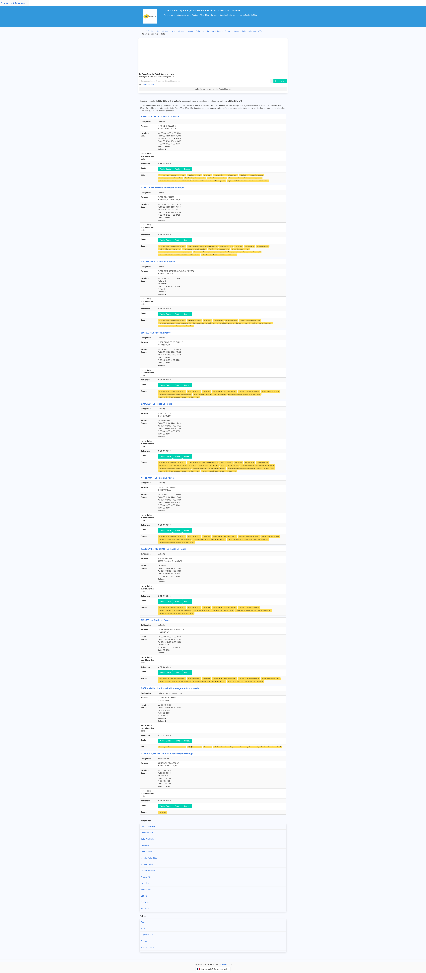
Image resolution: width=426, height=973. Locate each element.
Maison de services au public (271, 678)
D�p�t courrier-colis (194, 175)
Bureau (187, 169)
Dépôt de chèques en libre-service (169, 249)
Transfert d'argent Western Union (195, 178)
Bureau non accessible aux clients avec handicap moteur (254, 323)
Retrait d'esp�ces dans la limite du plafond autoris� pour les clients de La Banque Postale (253, 747)
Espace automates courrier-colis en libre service (203, 246)
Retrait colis (207, 175)
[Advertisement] (213, 55)
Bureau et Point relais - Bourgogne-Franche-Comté (208, 31)
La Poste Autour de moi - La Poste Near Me (213, 89)
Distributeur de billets (165, 465)
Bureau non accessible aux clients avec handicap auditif (176, 613)
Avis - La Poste (178, 31)
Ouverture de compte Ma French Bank (170, 178)
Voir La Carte (165, 169)
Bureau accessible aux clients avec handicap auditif (209, 181)
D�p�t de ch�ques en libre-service (251, 175)
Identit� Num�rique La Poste (217, 178)
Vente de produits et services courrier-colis (172, 175)
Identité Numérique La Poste (240, 249)
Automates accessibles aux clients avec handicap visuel (219, 255)
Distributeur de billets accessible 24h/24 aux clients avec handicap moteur (251, 468)
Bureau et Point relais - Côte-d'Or (248, 31)
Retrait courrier (218, 175)
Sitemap (223, 964)
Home (142, 31)
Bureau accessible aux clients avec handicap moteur (245, 178)
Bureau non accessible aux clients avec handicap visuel (176, 326)
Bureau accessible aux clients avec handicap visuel (175, 181)
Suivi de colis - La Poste (158, 31)
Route (177, 169)
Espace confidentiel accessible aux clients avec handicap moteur (248, 181)
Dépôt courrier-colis (226, 246)
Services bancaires (231, 320)
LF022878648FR (148, 85)
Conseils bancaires (231, 175)
